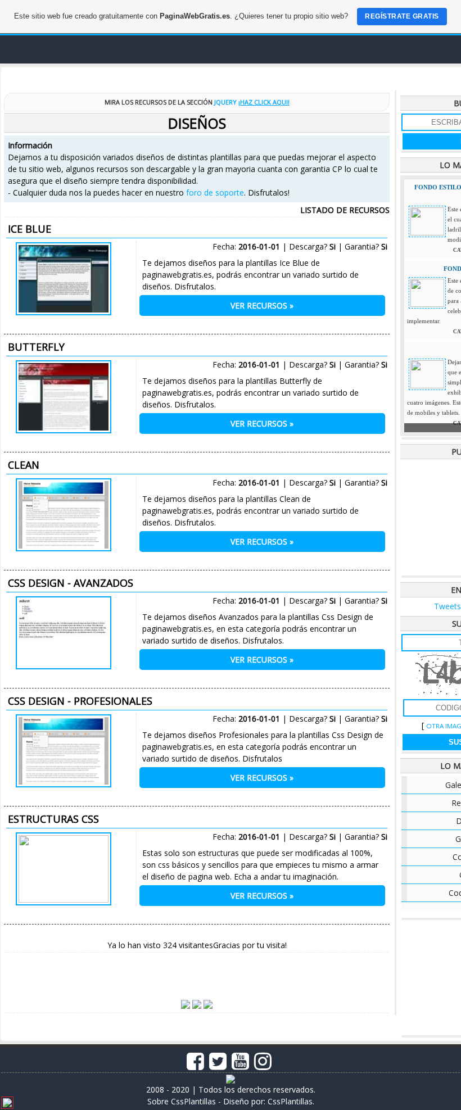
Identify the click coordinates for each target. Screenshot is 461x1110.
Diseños (178, 76)
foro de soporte (215, 192)
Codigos (236, 76)
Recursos (296, 76)
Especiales (361, 76)
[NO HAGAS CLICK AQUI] (7, 1104)
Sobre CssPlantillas (181, 1101)
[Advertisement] (196, 971)
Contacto (428, 76)
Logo (63, 49)
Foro (127, 76)
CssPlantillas (290, 1101)
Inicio (82, 76)
